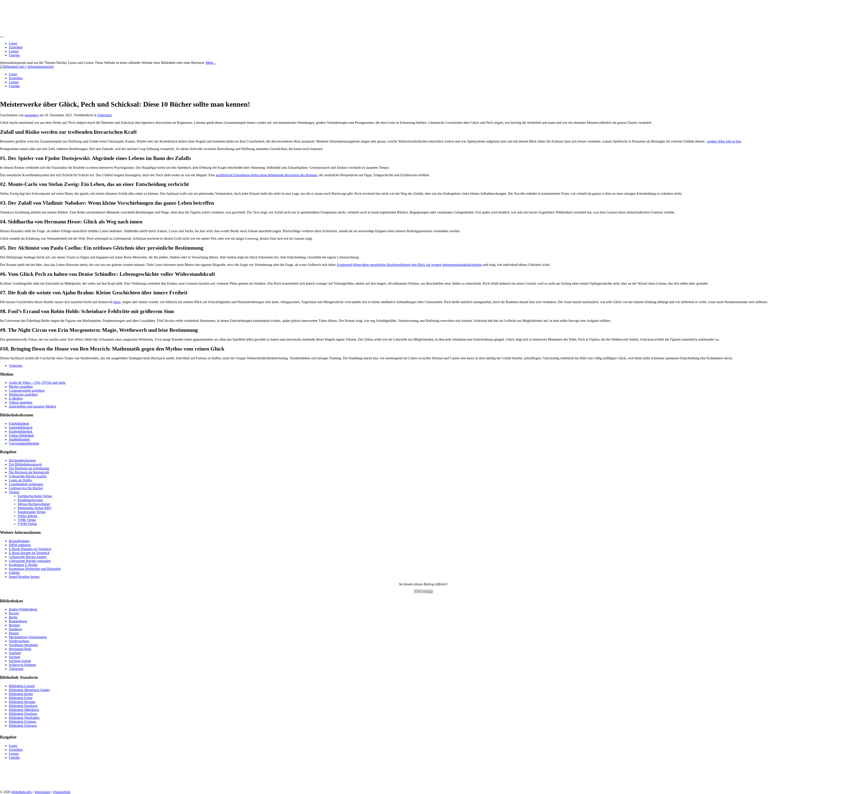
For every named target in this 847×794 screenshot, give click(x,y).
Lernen (14, 51)
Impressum (42, 792)
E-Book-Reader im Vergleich (29, 553)
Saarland (15, 653)
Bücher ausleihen (21, 386)
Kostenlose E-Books (23, 565)
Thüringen (16, 669)
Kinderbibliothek (20, 431)
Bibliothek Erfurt (20, 697)
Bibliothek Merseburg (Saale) (29, 690)
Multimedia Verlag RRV (35, 508)
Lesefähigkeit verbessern (26, 484)
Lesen (13, 43)
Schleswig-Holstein (22, 665)
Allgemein (104, 115)
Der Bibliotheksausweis (25, 464)
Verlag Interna (27, 516)
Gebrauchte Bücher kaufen (27, 476)
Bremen (14, 625)
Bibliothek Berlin (21, 694)
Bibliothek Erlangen (23, 725)
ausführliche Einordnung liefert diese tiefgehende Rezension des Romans (266, 175)
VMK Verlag (27, 520)
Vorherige (15, 365)
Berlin (13, 617)
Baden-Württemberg (23, 609)
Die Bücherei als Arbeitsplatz (29, 468)
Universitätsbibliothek (24, 443)
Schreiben (16, 47)
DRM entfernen (20, 545)
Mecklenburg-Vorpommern (28, 637)
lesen (116, 302)
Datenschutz (61, 792)
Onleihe (14, 55)
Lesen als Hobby (20, 480)
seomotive (31, 115)
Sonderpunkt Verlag (31, 512)
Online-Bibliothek (21, 435)
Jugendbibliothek (21, 427)
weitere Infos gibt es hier (724, 141)
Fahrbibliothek (19, 423)
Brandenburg (18, 621)
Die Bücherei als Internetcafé (29, 472)
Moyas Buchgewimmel (34, 504)
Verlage (14, 492)
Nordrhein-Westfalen (23, 645)
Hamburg (15, 629)
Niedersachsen (19, 641)
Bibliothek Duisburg (23, 713)
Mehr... (210, 63)
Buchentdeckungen (22, 460)
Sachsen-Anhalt (20, 661)
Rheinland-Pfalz (20, 649)
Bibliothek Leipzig (22, 686)
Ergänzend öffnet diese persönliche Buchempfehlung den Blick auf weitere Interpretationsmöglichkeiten (409, 265)
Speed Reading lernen (24, 577)
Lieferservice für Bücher (26, 488)
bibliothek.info (21, 792)
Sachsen (14, 657)
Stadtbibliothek (19, 439)
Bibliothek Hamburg (23, 705)
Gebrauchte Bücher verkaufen (30, 561)
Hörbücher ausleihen (23, 394)
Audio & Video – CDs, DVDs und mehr (37, 382)
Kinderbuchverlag (30, 500)
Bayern (14, 613)
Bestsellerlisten (19, 541)
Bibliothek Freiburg (22, 721)
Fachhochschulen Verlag (35, 496)
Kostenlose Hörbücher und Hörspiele (35, 569)
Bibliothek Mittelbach (24, 709)
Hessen (14, 633)
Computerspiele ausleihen (27, 390)
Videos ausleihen (20, 402)
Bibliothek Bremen (22, 701)
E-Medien (16, 398)
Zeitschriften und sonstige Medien (32, 406)
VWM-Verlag (27, 524)
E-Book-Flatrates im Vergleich (30, 549)
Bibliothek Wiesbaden (24, 717)
